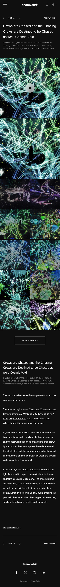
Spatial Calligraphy (25, 479)
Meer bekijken (29, 340)
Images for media (11, 528)
